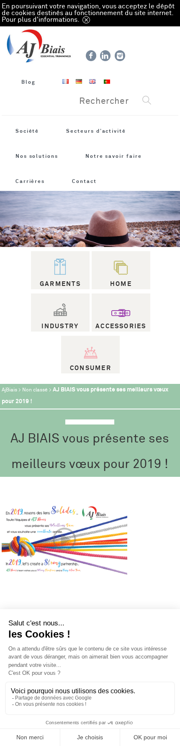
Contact (84, 181)
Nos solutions (36, 156)
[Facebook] (91, 55)
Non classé (35, 390)
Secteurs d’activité (96, 131)
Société (27, 131)
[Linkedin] (105, 55)
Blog (28, 82)
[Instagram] (120, 55)
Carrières (30, 181)
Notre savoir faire (113, 156)
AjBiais (9, 390)
